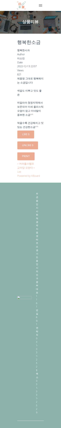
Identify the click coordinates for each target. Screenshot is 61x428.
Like (25, 134)
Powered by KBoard (28, 176)
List (19, 171)
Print (26, 156)
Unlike (27, 145)
